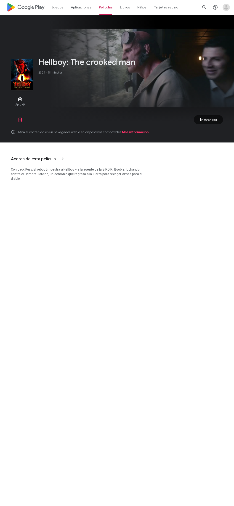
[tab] (57, 7)
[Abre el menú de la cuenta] (226, 7)
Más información (135, 132)
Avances (207, 119)
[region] (88, 102)
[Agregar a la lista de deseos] (20, 119)
